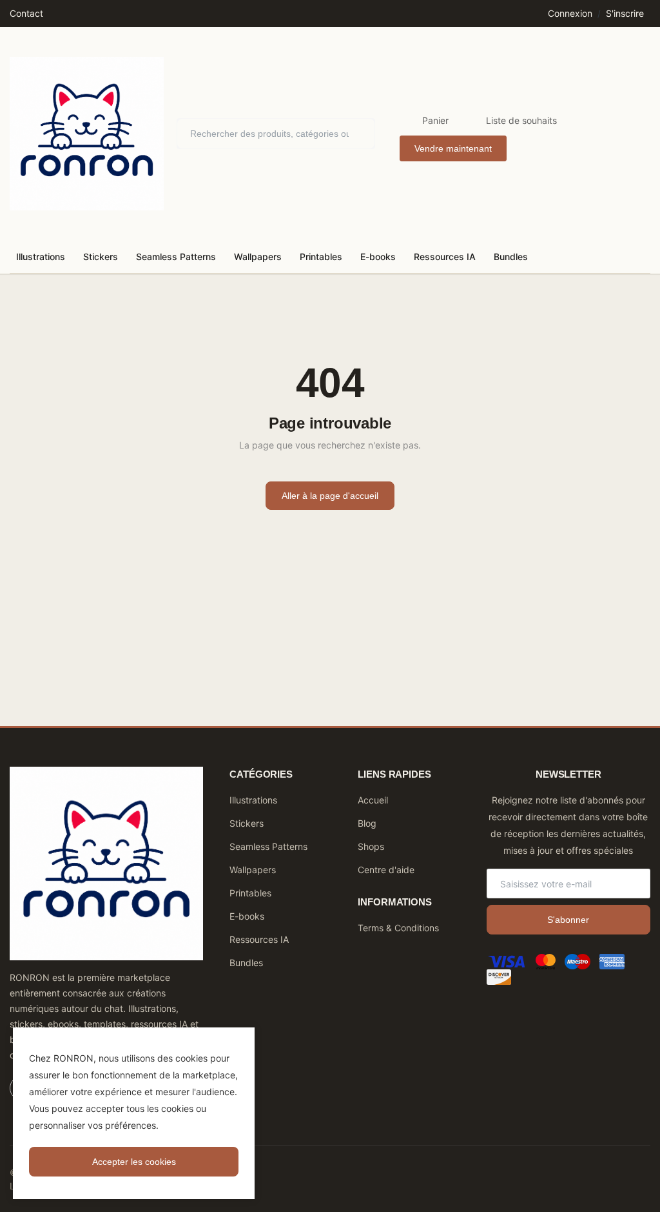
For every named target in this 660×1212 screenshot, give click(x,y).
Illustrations (40, 256)
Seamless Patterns (176, 256)
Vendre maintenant (453, 148)
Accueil (373, 799)
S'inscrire (625, 13)
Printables (321, 256)
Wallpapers (258, 256)
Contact (26, 13)
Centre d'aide (386, 869)
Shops (371, 846)
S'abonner (568, 919)
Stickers (100, 256)
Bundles (511, 256)
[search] (355, 133)
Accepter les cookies (134, 1161)
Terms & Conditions (398, 927)
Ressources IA (445, 256)
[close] (242, 1039)
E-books (378, 256)
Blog (367, 823)
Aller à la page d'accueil (330, 495)
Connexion (570, 13)
